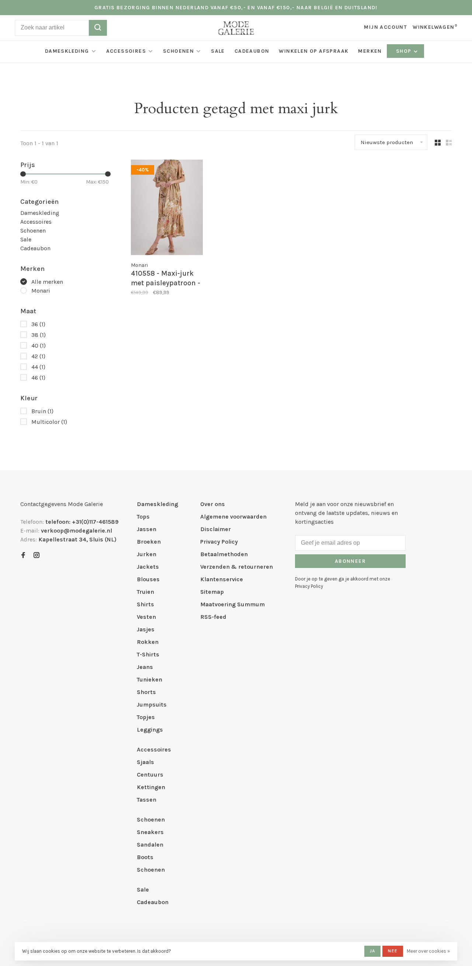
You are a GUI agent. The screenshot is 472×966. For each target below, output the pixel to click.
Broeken (149, 541)
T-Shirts (148, 654)
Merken (370, 51)
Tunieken (149, 679)
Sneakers (150, 832)
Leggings (150, 729)
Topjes (146, 717)
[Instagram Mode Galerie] (36, 555)
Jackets (148, 566)
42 (38, 356)
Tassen (146, 799)
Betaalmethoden (224, 554)
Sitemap (212, 591)
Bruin (42, 411)
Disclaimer (215, 529)
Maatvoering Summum (232, 604)
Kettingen (151, 787)
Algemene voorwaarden (233, 516)
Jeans (145, 666)
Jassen (146, 529)
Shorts (146, 691)
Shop (404, 51)
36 (38, 324)
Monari (40, 290)
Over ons (212, 504)
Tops (143, 516)
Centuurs (150, 774)
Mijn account (385, 27)
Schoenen (178, 51)
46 (38, 377)
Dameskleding (67, 51)
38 (38, 334)
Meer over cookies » (428, 951)
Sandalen (150, 844)
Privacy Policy (219, 541)
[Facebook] (23, 555)
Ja (372, 950)
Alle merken (47, 281)
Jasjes (146, 629)
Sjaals (145, 762)
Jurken (146, 554)
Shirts (145, 604)
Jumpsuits (152, 704)
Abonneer (350, 561)
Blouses (148, 579)
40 (38, 345)
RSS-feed (213, 616)
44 (38, 366)
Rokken (148, 641)
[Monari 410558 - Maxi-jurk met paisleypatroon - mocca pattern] (167, 209)
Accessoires (126, 51)
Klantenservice (221, 579)
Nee (393, 950)
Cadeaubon (252, 51)
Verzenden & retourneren (236, 566)
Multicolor (49, 421)
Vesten (146, 616)
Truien (145, 591)
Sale (218, 51)
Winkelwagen (435, 27)
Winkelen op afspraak (313, 51)
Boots (145, 857)
